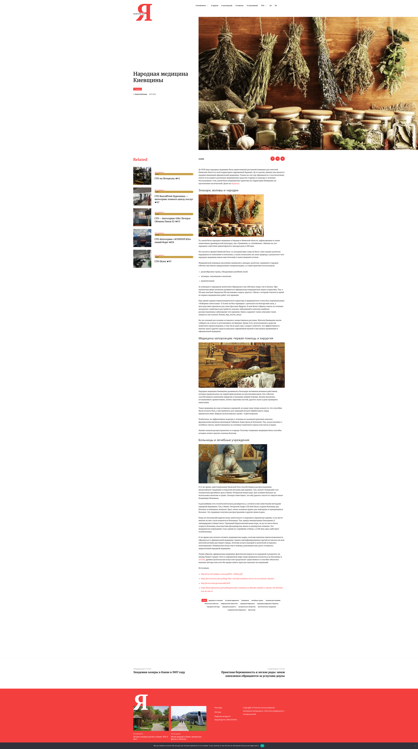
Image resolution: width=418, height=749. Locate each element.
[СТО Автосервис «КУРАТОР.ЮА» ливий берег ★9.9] (142, 238)
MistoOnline (232, 719)
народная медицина (247, 603)
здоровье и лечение (215, 600)
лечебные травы (257, 600)
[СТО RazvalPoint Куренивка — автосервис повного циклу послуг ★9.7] (142, 196)
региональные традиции (267, 607)
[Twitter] (277, 158)
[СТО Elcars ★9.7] (142, 259)
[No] (415, 746)
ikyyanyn (235, 183)
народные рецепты (229, 607)
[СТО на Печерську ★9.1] (142, 176)
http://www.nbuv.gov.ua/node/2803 (215, 583)
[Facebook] (272, 158)
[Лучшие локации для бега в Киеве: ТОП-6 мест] (151, 718)
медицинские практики (229, 603)
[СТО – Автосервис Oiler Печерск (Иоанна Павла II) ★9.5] (142, 217)
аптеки (202, 559)
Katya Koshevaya (141, 94)
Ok (262, 745)
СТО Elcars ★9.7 (163, 261)
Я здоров (138, 89)
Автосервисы (159, 172)
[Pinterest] (282, 158)
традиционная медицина (237, 610)
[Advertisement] (241, 630)
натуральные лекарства (247, 607)
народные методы (213, 607)
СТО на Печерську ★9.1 (167, 178)
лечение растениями (273, 600)
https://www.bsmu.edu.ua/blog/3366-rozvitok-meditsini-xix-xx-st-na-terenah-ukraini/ (237, 579)
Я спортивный (138, 734)
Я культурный (175, 734)
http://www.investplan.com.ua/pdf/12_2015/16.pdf (221, 574)
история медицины (232, 600)
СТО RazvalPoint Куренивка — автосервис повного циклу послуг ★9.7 (174, 199)
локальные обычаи (211, 603)
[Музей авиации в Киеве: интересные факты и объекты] (188, 718)
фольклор (251, 610)
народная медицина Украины (267, 603)
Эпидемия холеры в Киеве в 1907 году (159, 672)
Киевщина (245, 600)
